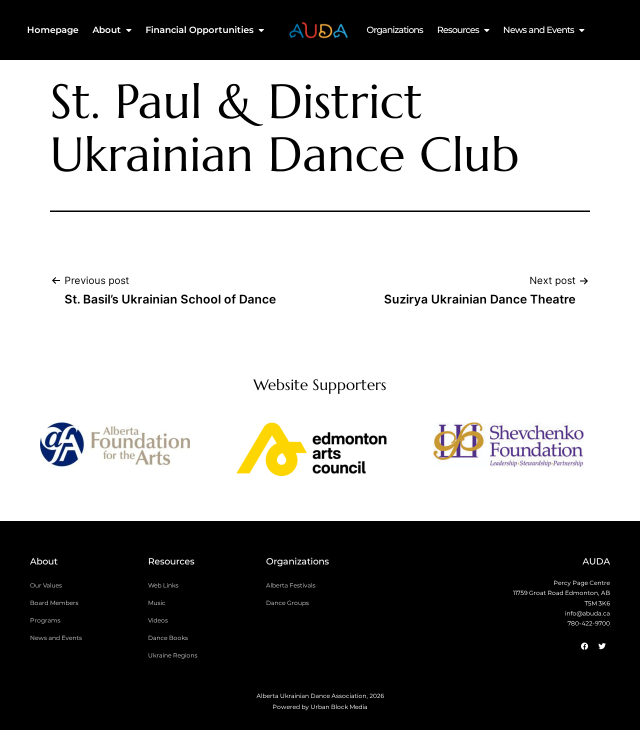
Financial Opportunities (200, 30)
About (106, 30)
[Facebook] (585, 646)
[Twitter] (602, 646)
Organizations (394, 30)
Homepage (52, 30)
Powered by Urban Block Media (320, 706)
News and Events (538, 30)
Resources (458, 30)
